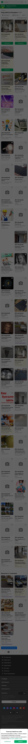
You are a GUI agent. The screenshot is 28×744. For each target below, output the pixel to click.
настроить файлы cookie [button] (15, 738)
